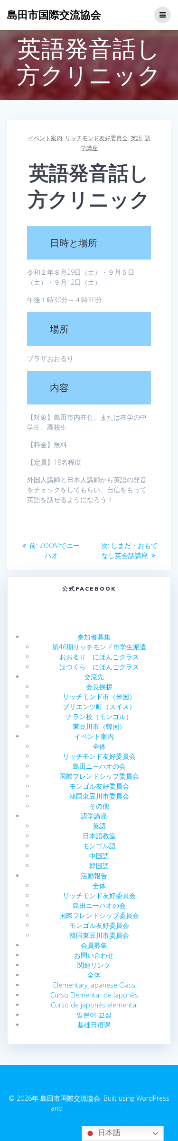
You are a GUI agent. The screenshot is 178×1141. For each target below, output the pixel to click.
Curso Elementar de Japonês (94, 994)
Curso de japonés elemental (94, 1004)
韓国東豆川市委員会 (99, 795)
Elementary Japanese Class (94, 984)
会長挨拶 (99, 686)
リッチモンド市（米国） (99, 696)
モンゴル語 (99, 845)
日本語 (108, 1133)
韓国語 (99, 865)
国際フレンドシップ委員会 (99, 776)
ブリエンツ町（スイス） (99, 706)
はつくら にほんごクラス (99, 666)
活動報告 (94, 875)
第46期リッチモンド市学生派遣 (99, 646)
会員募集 (94, 945)
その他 (99, 805)
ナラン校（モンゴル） (99, 716)
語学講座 (94, 815)
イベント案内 (45, 138)
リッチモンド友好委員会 (96, 138)
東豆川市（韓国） (99, 726)
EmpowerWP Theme (95, 1108)
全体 (99, 746)
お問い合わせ (94, 955)
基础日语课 (94, 1024)
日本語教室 (99, 835)
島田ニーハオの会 (99, 766)
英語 (136, 138)
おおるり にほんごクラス (99, 656)
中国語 (99, 855)
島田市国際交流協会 (54, 14)
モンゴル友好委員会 (99, 786)
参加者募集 (94, 636)
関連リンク (94, 965)
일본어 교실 (94, 1014)
